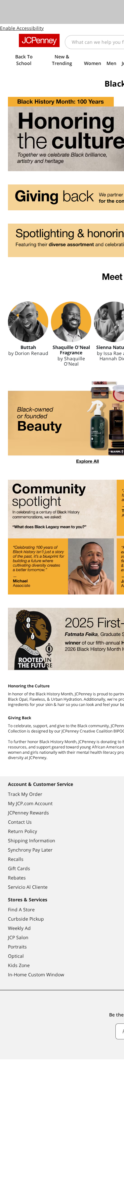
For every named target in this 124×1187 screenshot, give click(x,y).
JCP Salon (18, 937)
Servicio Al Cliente (28, 887)
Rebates (17, 877)
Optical (16, 956)
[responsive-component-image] (28, 322)
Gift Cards (19, 868)
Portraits (17, 946)
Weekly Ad (19, 928)
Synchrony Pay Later (30, 850)
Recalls (15, 859)
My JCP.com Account (30, 803)
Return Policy (22, 831)
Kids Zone (19, 965)
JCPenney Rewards (28, 812)
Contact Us (20, 822)
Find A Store (21, 909)
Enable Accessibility (22, 28)
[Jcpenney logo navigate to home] (39, 40)
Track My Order (25, 794)
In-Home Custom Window (36, 974)
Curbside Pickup (26, 919)
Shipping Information (31, 840)
